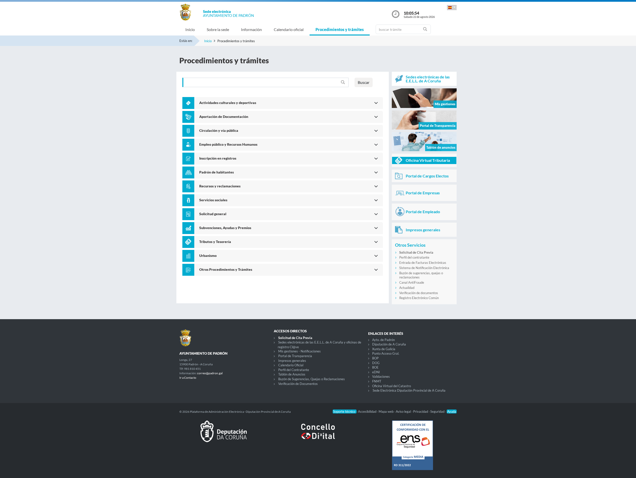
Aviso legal (404, 411)
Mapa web (386, 411)
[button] (452, 7)
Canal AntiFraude (411, 282)
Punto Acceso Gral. (385, 353)
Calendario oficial (289, 29)
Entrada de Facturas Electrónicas (422, 263)
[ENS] (412, 449)
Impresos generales (292, 361)
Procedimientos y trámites (340, 29)
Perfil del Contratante (293, 370)
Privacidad (421, 411)
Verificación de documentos (418, 293)
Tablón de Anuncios (291, 374)
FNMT (376, 381)
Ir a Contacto (187, 377)
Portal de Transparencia (295, 356)
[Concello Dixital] (318, 435)
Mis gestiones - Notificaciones (299, 351)
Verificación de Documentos (298, 384)
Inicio (190, 29)
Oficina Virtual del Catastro (391, 386)
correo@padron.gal (210, 373)
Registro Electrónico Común (419, 298)
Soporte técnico (344, 411)
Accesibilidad (367, 411)
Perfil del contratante (414, 257)
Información (251, 29)
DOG (376, 363)
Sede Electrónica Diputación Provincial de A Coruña (409, 390)
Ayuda (451, 411)
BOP (375, 358)
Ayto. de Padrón (383, 340)
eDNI (376, 372)
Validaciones (381, 376)
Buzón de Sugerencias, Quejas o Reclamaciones (311, 379)
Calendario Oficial (290, 365)
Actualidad (406, 288)
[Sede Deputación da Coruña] (223, 435)
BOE (375, 367)
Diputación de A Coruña (389, 344)
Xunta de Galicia (383, 349)
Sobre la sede (218, 29)
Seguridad (437, 411)
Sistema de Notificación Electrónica (424, 268)
